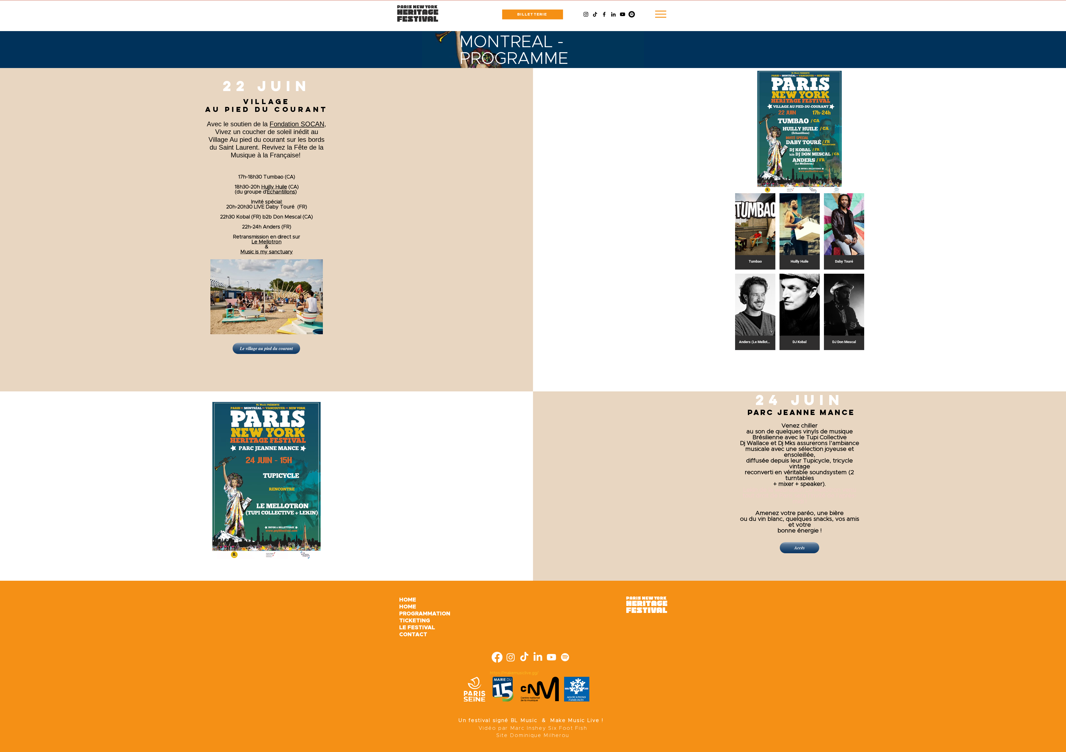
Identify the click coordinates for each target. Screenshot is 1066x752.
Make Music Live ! (577, 720)
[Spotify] (631, 14)
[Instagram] (586, 14)
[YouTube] (622, 14)
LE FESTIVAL (417, 627)
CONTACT (413, 634)
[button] (755, 231)
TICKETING (414, 620)
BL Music (524, 720)
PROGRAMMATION (417, 614)
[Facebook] (604, 14)
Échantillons (281, 192)
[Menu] (660, 14)
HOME (407, 600)
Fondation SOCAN (297, 124)
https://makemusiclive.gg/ (514, 673)
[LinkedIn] (613, 14)
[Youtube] (551, 657)
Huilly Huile (274, 187)
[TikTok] (595, 14)
